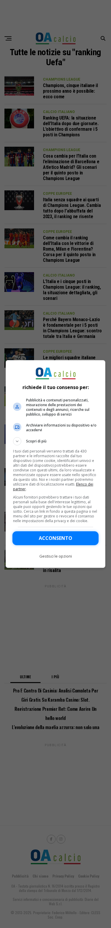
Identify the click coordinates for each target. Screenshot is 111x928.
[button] (55, 441)
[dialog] (56, 464)
